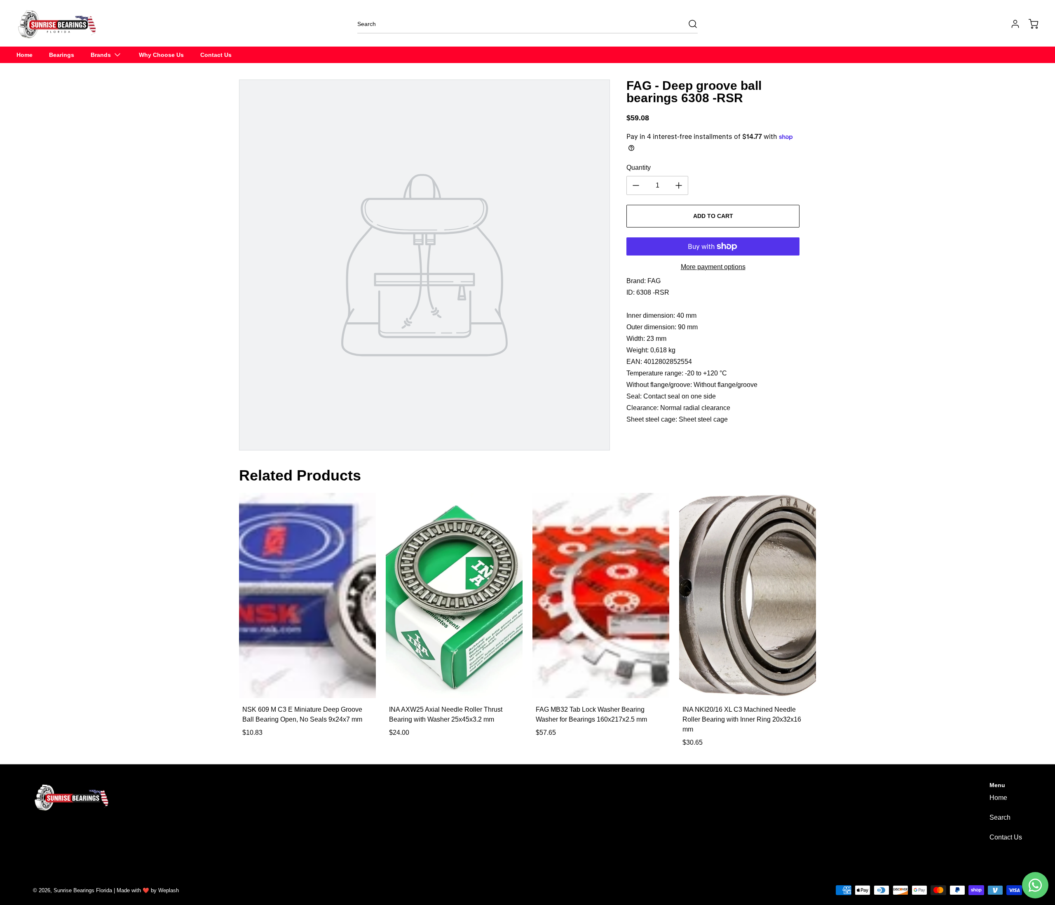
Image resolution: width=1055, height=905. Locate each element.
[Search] (689, 24)
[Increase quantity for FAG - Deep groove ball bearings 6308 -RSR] (679, 185)
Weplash (168, 890)
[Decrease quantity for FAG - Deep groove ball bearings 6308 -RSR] (636, 185)
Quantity (638, 167)
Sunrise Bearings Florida (83, 890)
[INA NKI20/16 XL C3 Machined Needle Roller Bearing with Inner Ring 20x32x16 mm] (747, 595)
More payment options (713, 266)
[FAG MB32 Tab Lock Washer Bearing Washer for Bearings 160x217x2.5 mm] (600, 595)
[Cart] (1029, 24)
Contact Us (1005, 837)
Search (999, 817)
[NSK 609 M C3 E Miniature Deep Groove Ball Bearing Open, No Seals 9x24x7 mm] (307, 595)
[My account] (1011, 24)
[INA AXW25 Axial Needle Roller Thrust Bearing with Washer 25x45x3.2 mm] (454, 595)
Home (998, 797)
